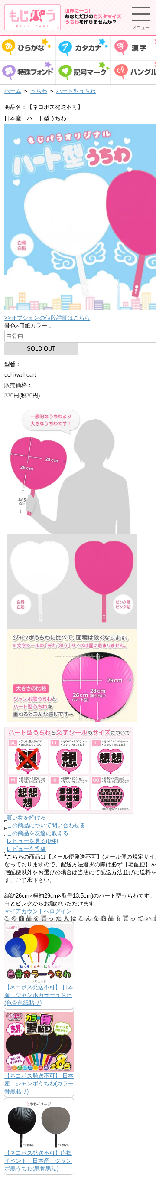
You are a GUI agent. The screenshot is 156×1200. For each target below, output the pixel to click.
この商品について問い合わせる (45, 825)
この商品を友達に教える (37, 833)
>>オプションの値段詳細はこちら (47, 318)
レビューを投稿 (26, 849)
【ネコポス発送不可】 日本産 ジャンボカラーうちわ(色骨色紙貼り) (39, 995)
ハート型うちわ (76, 91)
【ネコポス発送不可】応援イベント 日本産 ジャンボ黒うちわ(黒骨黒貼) (38, 1161)
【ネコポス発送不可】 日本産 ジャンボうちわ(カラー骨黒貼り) (39, 1083)
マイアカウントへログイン (38, 911)
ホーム (12, 91)
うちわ (38, 91)
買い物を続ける (26, 817)
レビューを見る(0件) (32, 841)
